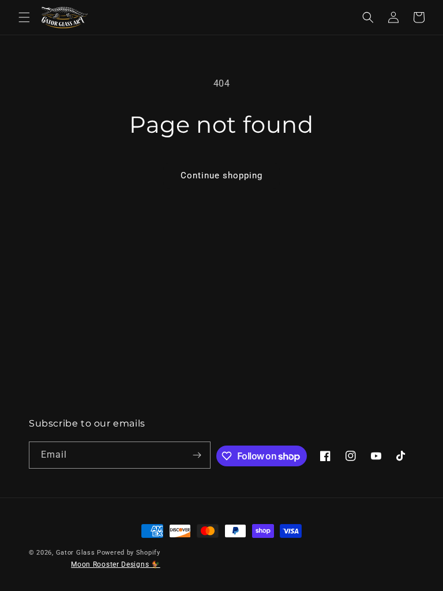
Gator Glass (75, 552)
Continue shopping (221, 175)
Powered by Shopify (128, 552)
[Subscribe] (197, 455)
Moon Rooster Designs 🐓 (115, 564)
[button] (24, 17)
